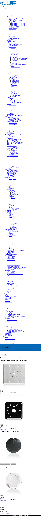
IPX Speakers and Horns (13, 150)
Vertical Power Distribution (11, 173)
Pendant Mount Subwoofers (13, 45)
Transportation (7, 301)
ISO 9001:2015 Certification (5, 513)
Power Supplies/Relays (11, 175)
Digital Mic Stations (10, 248)
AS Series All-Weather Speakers (14, 33)
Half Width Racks (12, 191)
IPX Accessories (12, 154)
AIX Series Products (10, 145)
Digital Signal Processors (11, 247)
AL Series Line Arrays (13, 71)
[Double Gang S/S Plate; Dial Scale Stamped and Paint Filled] (13, 387)
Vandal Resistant (12, 36)
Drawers (10, 207)
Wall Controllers (11, 165)
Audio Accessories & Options (10, 229)
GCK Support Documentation (12, 320)
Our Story (6, 337)
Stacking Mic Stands (12, 216)
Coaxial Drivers (11, 30)
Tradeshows (9, 324)
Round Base (11, 214)
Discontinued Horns (10, 257)
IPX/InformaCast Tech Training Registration (14, 330)
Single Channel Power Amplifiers (14, 118)
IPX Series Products (10, 149)
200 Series (10, 182)
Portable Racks (11, 195)
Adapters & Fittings (14, 223)
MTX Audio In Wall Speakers (16, 102)
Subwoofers (9, 42)
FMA (10, 180)
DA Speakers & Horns (10, 252)
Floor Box (10, 236)
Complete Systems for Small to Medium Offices (15, 115)
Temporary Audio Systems (11, 280)
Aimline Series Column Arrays (14, 69)
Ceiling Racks (11, 190)
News (6, 340)
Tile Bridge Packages (12, 29)
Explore (1, 393)
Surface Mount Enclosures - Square (17, 90)
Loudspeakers (7, 11)
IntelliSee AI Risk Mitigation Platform (13, 148)
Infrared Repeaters (10, 243)
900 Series (13, 199)
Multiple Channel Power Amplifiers (15, 120)
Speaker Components (10, 73)
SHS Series (9, 16)
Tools (6, 310)
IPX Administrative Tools (13, 153)
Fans (10, 203)
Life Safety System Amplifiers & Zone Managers (15, 142)
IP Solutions (7, 144)
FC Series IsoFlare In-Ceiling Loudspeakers (16, 18)
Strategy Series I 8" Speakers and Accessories (18, 25)
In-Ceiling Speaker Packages (14, 26)
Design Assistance (8, 306)
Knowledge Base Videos (11, 332)
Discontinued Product (8, 255)
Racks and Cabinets (8, 177)
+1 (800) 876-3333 (3, 342)
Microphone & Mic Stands (9, 210)
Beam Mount (11, 35)
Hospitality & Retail (8, 297)
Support (6, 305)
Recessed (12, 86)
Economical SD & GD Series (14, 27)
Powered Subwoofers (14, 103)
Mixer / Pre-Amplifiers (10, 128)
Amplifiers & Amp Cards (11, 249)
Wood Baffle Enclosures (13, 37)
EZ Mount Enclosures (15, 81)
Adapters (12, 66)
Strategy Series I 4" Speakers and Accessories (18, 23)
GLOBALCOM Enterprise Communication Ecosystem (14, 134)
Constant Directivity (14, 54)
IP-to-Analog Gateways (13, 152)
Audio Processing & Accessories (12, 168)
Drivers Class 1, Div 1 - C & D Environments (19, 59)
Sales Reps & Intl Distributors (10, 339)
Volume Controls (10, 230)
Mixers (10, 130)
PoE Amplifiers (9, 132)
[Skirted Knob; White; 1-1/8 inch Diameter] (13, 494)
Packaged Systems (8, 279)
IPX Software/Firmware (13, 155)
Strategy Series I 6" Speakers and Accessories (18, 24)
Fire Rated (13, 91)
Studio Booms (11, 220)
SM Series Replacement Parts (14, 38)
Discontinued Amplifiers (11, 258)
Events (6, 323)
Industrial (6, 299)
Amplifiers (6, 116)
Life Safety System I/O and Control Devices (14, 143)
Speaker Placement (10, 311)
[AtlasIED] (8, 4)
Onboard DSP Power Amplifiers (12, 121)
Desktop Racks (11, 197)
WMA (10, 185)
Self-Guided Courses (10, 327)
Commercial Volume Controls (14, 231)
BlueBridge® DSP (10, 291)
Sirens (10, 61)
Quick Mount (13, 227)
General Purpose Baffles (15, 82)
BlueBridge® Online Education (14, 167)
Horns (8, 46)
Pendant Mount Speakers (11, 39)
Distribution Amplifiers (13, 131)
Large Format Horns (12, 47)
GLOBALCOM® (10, 284)
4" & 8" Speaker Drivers (13, 28)
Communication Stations (11, 136)
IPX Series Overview (10, 283)
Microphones (9, 211)
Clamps (12, 225)
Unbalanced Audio (12, 241)
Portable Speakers (10, 97)
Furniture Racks (11, 196)
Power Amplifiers (10, 117)
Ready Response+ (8, 308)
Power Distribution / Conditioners (12, 171)
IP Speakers (9, 40)
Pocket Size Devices (12, 163)
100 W (12, 62)
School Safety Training (11, 325)
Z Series (10, 112)
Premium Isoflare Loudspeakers (12, 246)
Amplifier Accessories (10, 133)
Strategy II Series (12, 21)
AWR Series (13, 193)
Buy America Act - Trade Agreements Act (12, 254)
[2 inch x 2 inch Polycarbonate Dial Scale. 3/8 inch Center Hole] (13, 423)
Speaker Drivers (11, 74)
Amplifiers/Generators (10, 111)
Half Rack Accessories (15, 194)
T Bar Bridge (13, 96)
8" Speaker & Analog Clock (16, 92)
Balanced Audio (11, 242)
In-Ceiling (8, 17)
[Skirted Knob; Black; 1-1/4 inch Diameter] (13, 459)
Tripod (10, 215)
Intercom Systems (8, 275)
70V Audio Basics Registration (12, 328)
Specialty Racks (9, 189)
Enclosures (11, 108)
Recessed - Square (14, 89)
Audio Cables (9, 240)
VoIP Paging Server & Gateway (12, 156)
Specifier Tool (9, 313)
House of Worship (8, 298)
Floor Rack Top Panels (13, 209)
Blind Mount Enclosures (15, 80)
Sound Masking (7, 109)
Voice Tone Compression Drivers (14, 107)
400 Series (13, 198)
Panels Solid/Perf (12, 205)
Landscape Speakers (12, 99)
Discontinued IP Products (11, 259)
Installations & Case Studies (9, 317)
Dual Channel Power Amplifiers (14, 119)
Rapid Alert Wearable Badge (11, 146)
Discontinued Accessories (11, 260)
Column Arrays (9, 253)
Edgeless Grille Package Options (16, 20)
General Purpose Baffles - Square (16, 88)
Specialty (10, 217)
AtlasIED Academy (8, 326)
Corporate (6, 294)
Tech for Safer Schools (8, 302)
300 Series (10, 187)
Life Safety (9, 104)
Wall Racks (9, 184)
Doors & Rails (11, 201)
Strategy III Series (12, 19)
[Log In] (3, 6)
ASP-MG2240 (11, 113)
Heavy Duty (11, 213)
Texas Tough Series (12, 179)
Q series (12, 84)
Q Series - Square (14, 85)
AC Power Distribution (9, 169)
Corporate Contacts (8, 338)
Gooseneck (13, 226)
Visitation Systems (10, 277)
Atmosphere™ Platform (11, 288)
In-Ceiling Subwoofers (13, 43)
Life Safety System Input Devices (12, 141)
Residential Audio (12, 100)
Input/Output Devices (10, 251)
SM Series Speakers (12, 34)
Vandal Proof (13, 83)
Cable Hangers (13, 224)
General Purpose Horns (15, 55)
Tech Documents (7, 318)
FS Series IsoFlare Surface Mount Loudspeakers (17, 32)
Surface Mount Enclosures (15, 93)
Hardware (10, 204)
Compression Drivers (14, 63)
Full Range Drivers (14, 75)
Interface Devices (10, 138)
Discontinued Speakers (11, 256)
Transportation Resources (11, 315)
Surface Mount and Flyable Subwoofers (15, 44)
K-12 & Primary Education (9, 300)
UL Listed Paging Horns (15, 53)
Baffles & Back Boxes (13, 79)
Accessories (11, 65)
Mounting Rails (13, 94)
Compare (4, 393)
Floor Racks (9, 178)
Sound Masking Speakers (11, 41)
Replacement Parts (14, 228)
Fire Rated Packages (12, 105)
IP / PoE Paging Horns (15, 51)
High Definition (11, 239)
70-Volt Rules (9, 312)
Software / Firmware (8, 334)
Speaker (10, 221)
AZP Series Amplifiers (13, 122)
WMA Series (13, 192)
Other (10, 202)
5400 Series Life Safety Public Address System (13, 139)
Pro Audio (13, 101)
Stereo (10, 232)
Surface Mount (11, 14)
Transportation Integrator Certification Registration (15, 331)
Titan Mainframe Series (13, 126)
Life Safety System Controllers (12, 140)
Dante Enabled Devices (9, 245)
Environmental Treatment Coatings (13, 244)
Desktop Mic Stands (14, 218)
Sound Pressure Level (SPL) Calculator (13, 314)
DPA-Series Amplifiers (13, 124)
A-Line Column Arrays (13, 72)
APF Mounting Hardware (15, 67)
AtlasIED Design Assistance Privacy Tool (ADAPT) (16, 316)
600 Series (10, 186)
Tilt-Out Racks (11, 188)
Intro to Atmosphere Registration (12, 329)
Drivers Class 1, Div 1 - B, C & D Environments (19, 58)
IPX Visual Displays (12, 151)
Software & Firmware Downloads (14, 166)
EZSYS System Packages (11, 281)
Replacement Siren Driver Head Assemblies (18, 64)
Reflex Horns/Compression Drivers (17, 52)
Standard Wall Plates (12, 237)
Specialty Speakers (10, 98)
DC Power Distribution (11, 176)
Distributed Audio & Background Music (11, 287)
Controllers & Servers (10, 135)
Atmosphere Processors (11, 110)
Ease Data (8, 321)
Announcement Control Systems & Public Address (15, 250)
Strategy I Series (11, 22)
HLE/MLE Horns (14, 60)
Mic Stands (9, 212)
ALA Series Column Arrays (13, 70)
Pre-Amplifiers (11, 129)
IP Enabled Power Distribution (12, 170)
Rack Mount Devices (12, 164)
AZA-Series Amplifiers (13, 123)
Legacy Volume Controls (13, 234)
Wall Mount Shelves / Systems (14, 208)
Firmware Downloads (12, 161)
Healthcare (6, 295)
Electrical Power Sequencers (11, 172)
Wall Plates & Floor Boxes (11, 235)
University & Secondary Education (10, 296)
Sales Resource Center (8, 335)
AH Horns (13, 48)
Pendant (10, 13)
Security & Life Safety (8, 282)
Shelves (10, 206)
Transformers (11, 78)
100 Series (10, 183)
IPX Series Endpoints (10, 269)
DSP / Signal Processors (9, 157)
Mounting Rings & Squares (15, 95)
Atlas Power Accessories (11, 174)
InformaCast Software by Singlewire (13, 147)
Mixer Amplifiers (10, 127)
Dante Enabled (11, 15)
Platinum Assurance (8, 307)
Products (4, 352)
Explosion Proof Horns (13, 57)
